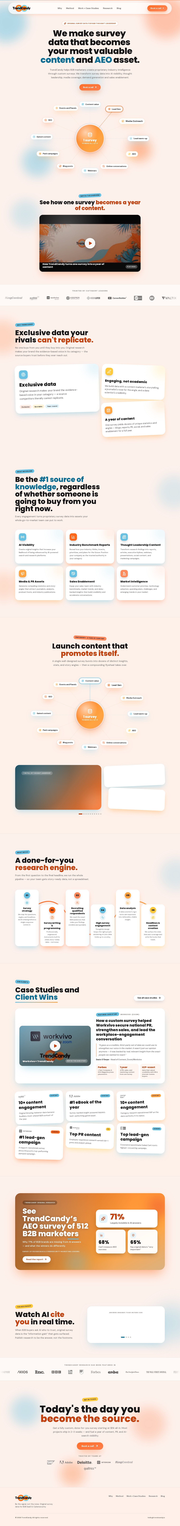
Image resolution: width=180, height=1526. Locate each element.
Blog (119, 8)
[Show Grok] (129, 1337)
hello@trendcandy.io (156, 1518)
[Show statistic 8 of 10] (96, 813)
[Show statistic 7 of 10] (94, 813)
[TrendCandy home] (22, 8)
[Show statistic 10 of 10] (100, 813)
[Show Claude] (127, 1337)
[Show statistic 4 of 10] (88, 813)
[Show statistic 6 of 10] (92, 813)
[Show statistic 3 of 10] (85, 813)
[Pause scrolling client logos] (177, 298)
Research (108, 8)
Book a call (155, 8)
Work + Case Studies (88, 8)
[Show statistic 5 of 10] (90, 813)
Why (60, 8)
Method (70, 8)
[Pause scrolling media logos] (177, 1372)
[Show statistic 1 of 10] (79, 813)
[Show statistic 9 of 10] (98, 813)
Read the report (34, 1259)
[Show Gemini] (125, 1337)
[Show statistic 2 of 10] (81, 813)
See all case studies (147, 997)
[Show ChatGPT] (122, 1337)
